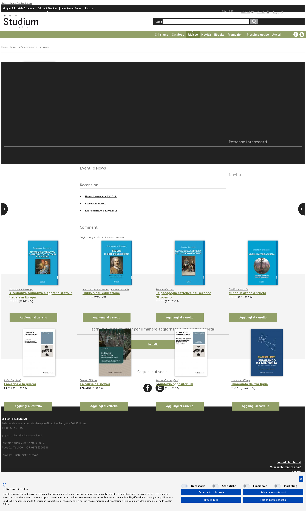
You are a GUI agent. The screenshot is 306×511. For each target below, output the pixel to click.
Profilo (261, 12)
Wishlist (245, 12)
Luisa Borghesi (12, 380)
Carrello (225, 11)
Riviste (89, 8)
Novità (206, 34)
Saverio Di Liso (88, 380)
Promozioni (235, 34)
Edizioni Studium (47, 8)
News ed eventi (12, 41)
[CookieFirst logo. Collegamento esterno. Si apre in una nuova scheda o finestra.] (4, 485)
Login (276, 12)
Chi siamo (161, 34)
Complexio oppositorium (174, 384)
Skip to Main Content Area (16, 3)
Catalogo (178, 34)
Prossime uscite (258, 34)
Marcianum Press (71, 8)
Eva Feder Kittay (240, 380)
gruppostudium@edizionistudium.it (22, 435)
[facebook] (296, 34)
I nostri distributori (289, 462)
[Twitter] (302, 34)
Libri (12, 47)
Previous (301, 209)
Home (4, 47)
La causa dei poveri (95, 384)
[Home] (21, 29)
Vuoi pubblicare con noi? (285, 467)
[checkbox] (184, 486)
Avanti (4, 209)
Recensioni (33, 41)
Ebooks (219, 34)
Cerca (158, 21)
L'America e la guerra (20, 384)
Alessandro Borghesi (167, 380)
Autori (276, 34)
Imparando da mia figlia (249, 384)
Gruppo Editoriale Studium (18, 8)
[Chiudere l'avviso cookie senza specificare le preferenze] (301, 479)
